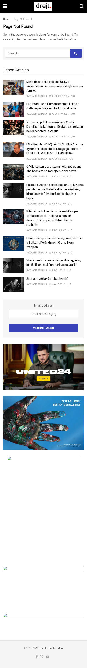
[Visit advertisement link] (43, 367)
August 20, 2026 (60, 96)
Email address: (43, 305)
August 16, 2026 (60, 137)
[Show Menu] (5, 6)
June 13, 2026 (58, 252)
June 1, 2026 (58, 270)
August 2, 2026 (59, 159)
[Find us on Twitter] (41, 657)
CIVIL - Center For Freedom (48, 648)
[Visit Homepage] (43, 6)
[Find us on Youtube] (47, 657)
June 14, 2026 (58, 230)
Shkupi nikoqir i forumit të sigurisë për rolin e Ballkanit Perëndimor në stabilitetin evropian (54, 242)
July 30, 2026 (58, 176)
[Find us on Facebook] (37, 657)
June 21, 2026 (58, 204)
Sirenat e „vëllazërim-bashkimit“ (47, 279)
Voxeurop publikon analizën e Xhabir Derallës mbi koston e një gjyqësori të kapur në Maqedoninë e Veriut (55, 126)
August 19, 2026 (60, 114)
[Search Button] (82, 6)
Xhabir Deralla (38, 96)
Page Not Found (23, 19)
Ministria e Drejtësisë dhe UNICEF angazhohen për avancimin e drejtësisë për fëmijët (54, 86)
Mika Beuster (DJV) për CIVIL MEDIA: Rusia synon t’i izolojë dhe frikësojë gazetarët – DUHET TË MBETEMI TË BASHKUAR (54, 148)
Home (6, 19)
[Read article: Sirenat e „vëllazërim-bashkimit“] (13, 284)
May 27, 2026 (58, 284)
